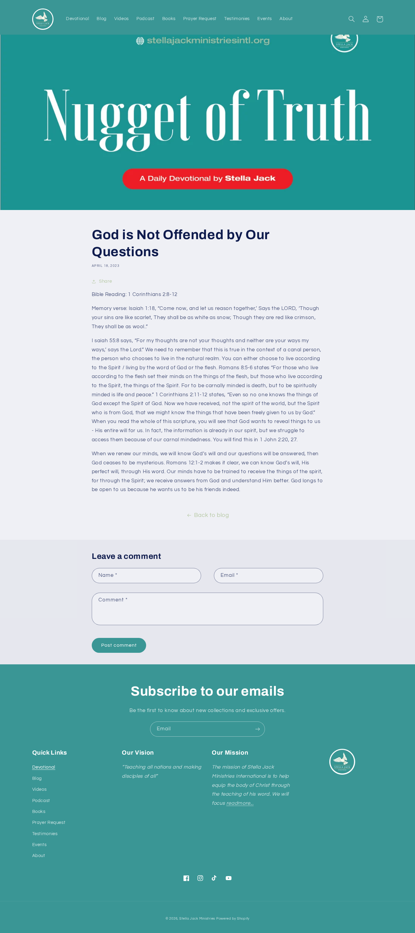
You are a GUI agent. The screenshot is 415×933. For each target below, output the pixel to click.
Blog (37, 778)
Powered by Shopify (232, 918)
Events (39, 844)
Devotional (43, 767)
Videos (39, 789)
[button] (352, 19)
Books (39, 811)
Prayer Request (49, 822)
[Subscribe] (258, 728)
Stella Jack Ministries (197, 918)
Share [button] (105, 281)
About (38, 855)
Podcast (41, 800)
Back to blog (211, 515)
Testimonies (45, 833)
